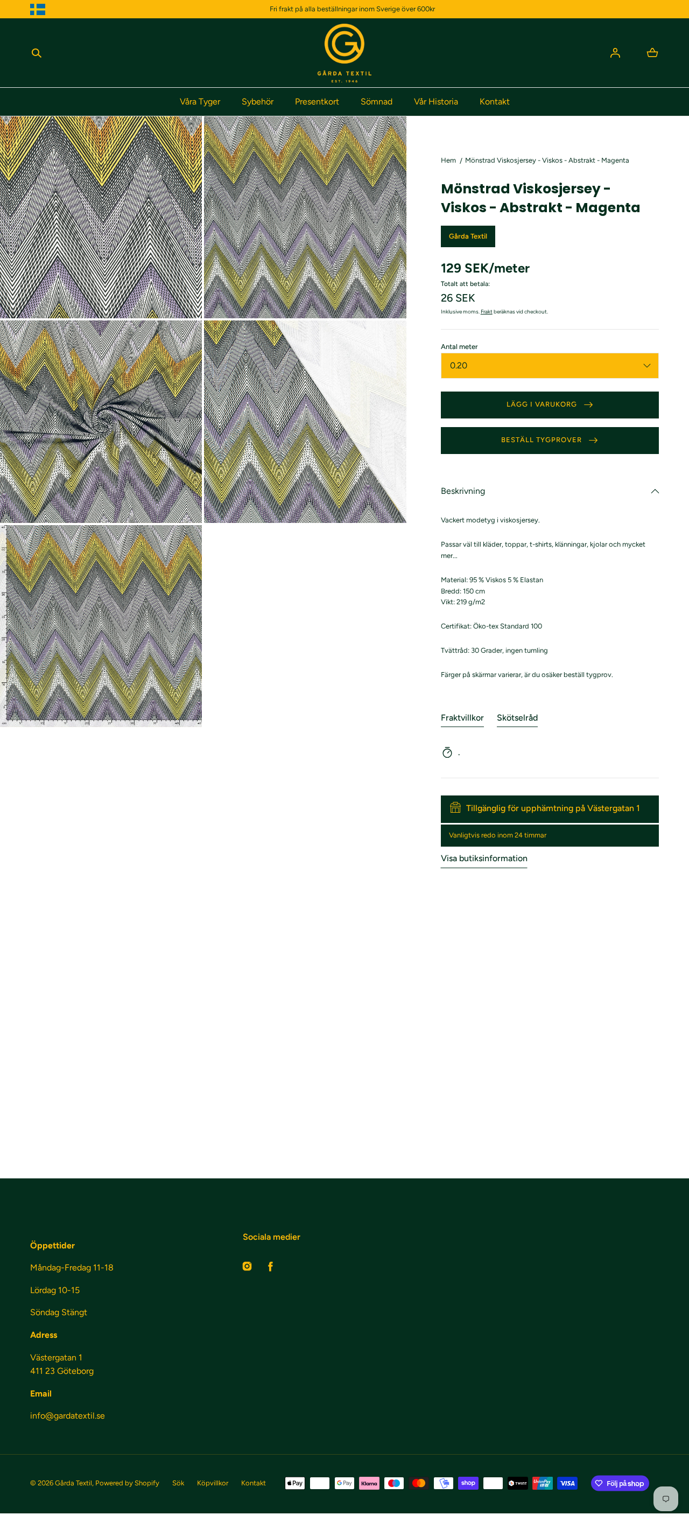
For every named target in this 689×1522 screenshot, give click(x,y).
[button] (36, 53)
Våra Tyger (200, 101)
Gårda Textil (73, 1483)
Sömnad (376, 101)
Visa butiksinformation (484, 858)
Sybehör (257, 101)
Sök (178, 1483)
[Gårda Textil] (344, 53)
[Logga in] (615, 52)
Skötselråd (517, 718)
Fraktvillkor (462, 718)
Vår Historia (436, 101)
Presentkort (317, 101)
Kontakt (495, 101)
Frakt (487, 311)
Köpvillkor (212, 1483)
